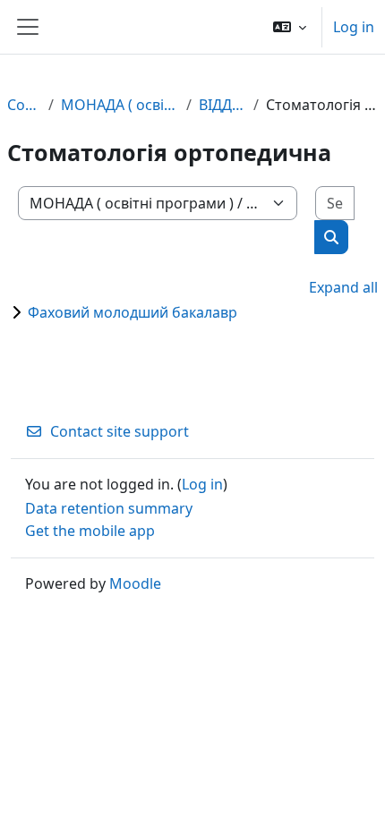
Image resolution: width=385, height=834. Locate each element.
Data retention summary (108, 508)
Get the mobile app (90, 530)
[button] (289, 27)
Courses (24, 105)
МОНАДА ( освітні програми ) (120, 105)
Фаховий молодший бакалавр (132, 312)
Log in (353, 27)
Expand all (343, 287)
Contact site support (119, 431)
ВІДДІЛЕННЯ (222, 105)
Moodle (135, 583)
